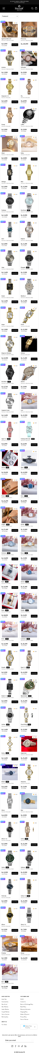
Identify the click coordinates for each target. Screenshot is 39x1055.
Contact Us (23, 1002)
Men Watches (5, 1007)
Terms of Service (24, 1019)
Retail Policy (23, 1007)
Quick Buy (15, 45)
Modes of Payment (24, 1014)
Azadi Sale (4, 999)
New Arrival (4, 1004)
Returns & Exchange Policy (26, 1004)
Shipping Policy (23, 1012)
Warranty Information (25, 1009)
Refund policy (5, 1017)
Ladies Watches (5, 1009)
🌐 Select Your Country (27, 1027)
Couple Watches (5, 1012)
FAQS (22, 999)
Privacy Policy (23, 1017)
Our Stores (4, 1024)
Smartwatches (5, 1002)
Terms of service (5, 1014)
